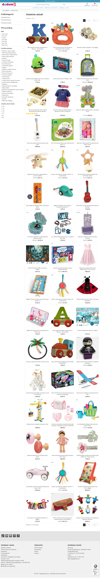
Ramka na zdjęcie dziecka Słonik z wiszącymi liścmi (87, 110)
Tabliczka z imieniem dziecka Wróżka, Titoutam (87, 237)
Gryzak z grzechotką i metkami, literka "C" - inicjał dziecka (62, 487)
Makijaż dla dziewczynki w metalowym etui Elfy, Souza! (38, 331)
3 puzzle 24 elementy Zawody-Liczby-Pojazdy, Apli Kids (62, 268)
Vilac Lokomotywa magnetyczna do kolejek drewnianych (62, 362)
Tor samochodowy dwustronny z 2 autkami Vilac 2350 (62, 237)
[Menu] (98, 564)
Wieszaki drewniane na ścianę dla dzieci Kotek (37, 456)
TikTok (3, 535)
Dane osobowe (38, 547)
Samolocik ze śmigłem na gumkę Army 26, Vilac (87, 393)
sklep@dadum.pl (75, 559)
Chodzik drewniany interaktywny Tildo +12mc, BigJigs (87, 487)
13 (94, 20)
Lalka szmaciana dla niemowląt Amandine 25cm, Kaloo (62, 456)
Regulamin (4, 551)
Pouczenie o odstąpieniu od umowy (10, 557)
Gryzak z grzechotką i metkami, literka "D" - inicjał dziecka (62, 175)
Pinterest (14, 535)
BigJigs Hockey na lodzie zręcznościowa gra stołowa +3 (37, 299)
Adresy (36, 551)
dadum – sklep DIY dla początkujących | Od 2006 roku (15, 562)
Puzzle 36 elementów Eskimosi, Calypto (87, 330)
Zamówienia (37, 549)
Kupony (36, 553)
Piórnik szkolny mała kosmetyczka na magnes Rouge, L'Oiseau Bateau (62, 518)
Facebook (18, 535)
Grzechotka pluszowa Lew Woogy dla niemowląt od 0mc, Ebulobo (62, 48)
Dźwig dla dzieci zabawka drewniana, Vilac (37, 424)
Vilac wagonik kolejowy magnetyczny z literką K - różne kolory (37, 48)
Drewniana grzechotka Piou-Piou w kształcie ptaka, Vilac (37, 79)
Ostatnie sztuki (5, 17)
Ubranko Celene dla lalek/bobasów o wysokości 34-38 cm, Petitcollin (62, 110)
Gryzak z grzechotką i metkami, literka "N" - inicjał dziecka (62, 299)
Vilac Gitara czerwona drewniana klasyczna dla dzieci (87, 206)
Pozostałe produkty (6, 23)
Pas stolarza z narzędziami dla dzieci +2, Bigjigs (37, 518)
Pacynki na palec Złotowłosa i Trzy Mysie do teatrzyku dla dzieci (87, 518)
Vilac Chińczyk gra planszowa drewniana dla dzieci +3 (62, 143)
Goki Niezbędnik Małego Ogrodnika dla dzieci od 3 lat (87, 424)
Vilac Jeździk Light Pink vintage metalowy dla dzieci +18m (37, 487)
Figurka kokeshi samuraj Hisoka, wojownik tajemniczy (88, 362)
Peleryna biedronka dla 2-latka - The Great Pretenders (87, 299)
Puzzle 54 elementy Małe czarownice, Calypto (37, 268)
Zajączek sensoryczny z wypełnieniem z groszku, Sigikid (37, 175)
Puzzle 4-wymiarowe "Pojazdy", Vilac (62, 78)
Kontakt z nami (5, 559)
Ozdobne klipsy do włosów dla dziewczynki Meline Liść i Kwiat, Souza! (87, 456)
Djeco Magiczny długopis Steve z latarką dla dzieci (37, 206)
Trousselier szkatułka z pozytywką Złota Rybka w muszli (37, 237)
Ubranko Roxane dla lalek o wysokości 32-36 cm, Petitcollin (37, 393)
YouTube (6, 535)
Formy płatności (5, 553)
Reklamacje (4, 555)
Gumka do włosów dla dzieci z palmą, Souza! (37, 361)
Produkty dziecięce (6, 20)
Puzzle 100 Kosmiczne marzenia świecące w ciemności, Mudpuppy (62, 393)
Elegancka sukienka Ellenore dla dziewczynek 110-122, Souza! (87, 268)
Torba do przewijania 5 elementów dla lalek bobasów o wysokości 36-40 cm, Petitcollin (62, 424)
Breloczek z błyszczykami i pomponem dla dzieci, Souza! (87, 143)
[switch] (95, 574)
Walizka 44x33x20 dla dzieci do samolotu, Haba (87, 79)
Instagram (10, 535)
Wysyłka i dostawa (6, 547)
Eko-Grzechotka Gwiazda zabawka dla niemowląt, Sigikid (87, 175)
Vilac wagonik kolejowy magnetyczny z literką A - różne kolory (62, 331)
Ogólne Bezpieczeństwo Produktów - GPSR (12, 560)
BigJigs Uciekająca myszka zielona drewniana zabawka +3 (62, 206)
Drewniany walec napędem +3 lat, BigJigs (87, 47)
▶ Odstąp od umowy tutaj (8, 566)
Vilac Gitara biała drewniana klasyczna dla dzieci (37, 143)
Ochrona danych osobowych (8, 549)
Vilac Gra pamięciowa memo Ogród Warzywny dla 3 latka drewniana (37, 110)
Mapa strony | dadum (7, 564)
